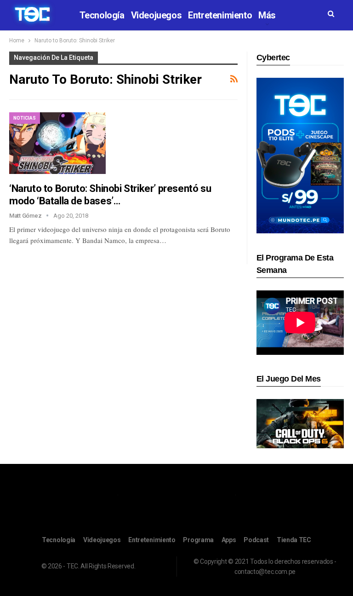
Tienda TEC (294, 540)
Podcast (256, 540)
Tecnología (102, 15)
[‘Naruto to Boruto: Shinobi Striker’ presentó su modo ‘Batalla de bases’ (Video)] (57, 143)
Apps (229, 540)
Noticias (24, 118)
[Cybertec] (300, 154)
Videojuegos (156, 15)
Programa (198, 540)
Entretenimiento (220, 15)
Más (267, 15)
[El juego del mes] (300, 423)
